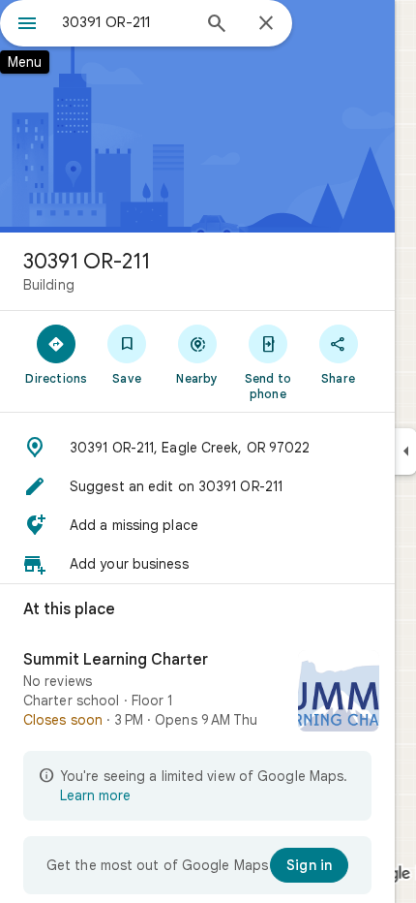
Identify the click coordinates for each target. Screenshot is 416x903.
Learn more (95, 795)
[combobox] (126, 22)
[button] (197, 447)
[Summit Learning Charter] (197, 693)
